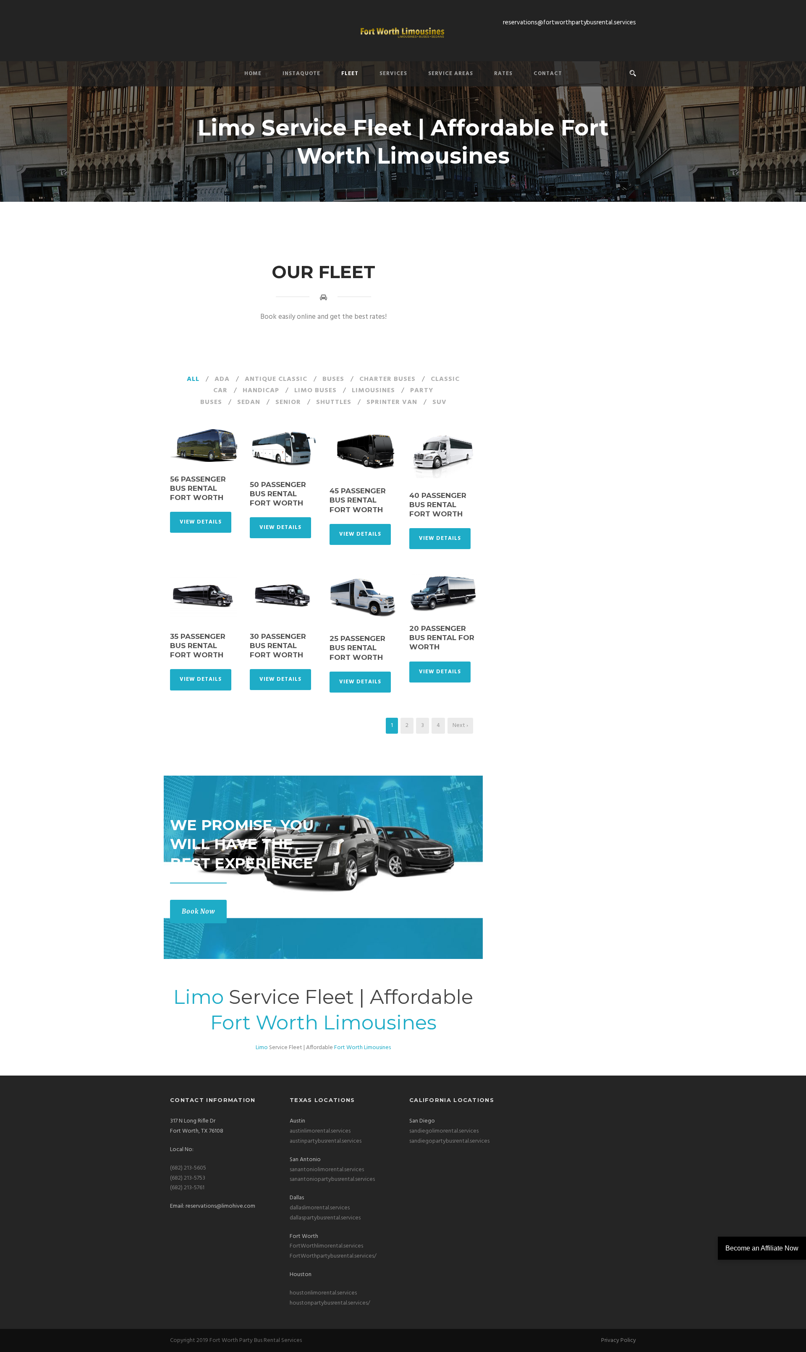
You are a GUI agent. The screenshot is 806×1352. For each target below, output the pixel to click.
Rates (503, 73)
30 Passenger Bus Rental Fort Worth (278, 645)
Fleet (350, 73)
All (193, 379)
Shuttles (333, 402)
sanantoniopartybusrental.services (332, 1179)
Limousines (373, 390)
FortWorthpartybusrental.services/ (333, 1256)
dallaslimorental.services (320, 1208)
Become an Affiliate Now (761, 1248)
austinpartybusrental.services (325, 1141)
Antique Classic (276, 379)
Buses (333, 379)
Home (253, 73)
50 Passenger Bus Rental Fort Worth (278, 493)
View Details (201, 522)
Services (393, 73)
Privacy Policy (618, 1340)
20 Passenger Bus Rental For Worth (441, 637)
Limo (198, 997)
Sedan (248, 402)
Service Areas (450, 73)
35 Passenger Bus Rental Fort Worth (197, 645)
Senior (288, 402)
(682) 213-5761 (187, 1188)
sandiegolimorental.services (444, 1131)
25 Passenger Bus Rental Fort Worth (357, 647)
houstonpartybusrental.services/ (330, 1303)
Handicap (261, 390)
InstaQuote (301, 73)
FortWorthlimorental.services (326, 1246)
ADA (222, 379)
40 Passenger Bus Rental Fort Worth (437, 504)
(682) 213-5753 (187, 1178)
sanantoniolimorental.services (327, 1170)
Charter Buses (387, 379)
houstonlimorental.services (323, 1293)
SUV (439, 402)
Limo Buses (315, 390)
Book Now (198, 911)
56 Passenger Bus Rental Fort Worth (198, 488)
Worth (287, 1022)
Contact (548, 73)
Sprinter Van (391, 402)
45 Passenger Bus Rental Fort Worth (358, 500)
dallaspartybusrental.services (325, 1218)
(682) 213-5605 (188, 1168)
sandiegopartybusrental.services (449, 1141)
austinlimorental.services (320, 1131)
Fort (230, 1022)
